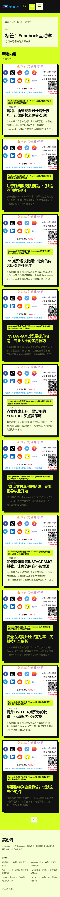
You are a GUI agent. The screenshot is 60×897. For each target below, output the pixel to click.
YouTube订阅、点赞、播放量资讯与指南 (15, 871)
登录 (24, 7)
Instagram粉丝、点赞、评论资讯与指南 (43, 864)
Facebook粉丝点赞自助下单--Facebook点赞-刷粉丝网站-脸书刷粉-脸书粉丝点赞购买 (29, 628)
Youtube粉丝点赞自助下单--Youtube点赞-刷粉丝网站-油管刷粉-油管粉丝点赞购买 (29, 102)
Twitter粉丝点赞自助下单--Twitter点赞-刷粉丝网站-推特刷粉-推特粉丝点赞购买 (29, 703)
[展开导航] (39, 6)
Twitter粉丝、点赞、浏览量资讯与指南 (44, 871)
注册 (32, 7)
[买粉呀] (10, 6)
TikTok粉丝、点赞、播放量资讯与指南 (44, 879)
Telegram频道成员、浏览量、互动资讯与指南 (15, 879)
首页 (7, 22)
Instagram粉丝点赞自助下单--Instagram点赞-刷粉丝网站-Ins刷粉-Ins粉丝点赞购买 (29, 252)
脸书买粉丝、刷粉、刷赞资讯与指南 (15, 864)
